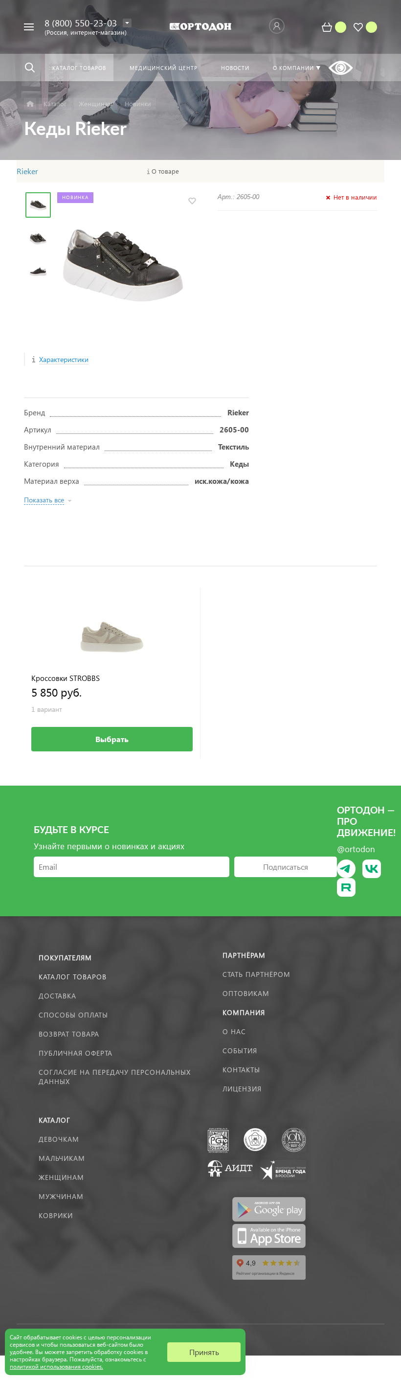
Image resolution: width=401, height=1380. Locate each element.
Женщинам (61, 1177)
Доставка (57, 995)
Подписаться (285, 866)
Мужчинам (61, 1196)
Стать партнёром (256, 974)
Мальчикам (62, 1158)
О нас (234, 1031)
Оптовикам (246, 993)
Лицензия (242, 1088)
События (240, 1050)
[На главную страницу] (200, 27)
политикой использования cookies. (56, 1366)
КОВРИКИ (56, 1215)
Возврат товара (69, 1034)
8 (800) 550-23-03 (81, 23)
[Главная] (30, 104)
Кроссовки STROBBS (65, 678)
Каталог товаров (73, 976)
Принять (204, 1352)
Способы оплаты (73, 1014)
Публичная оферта (75, 1053)
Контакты (241, 1069)
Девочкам (59, 1139)
